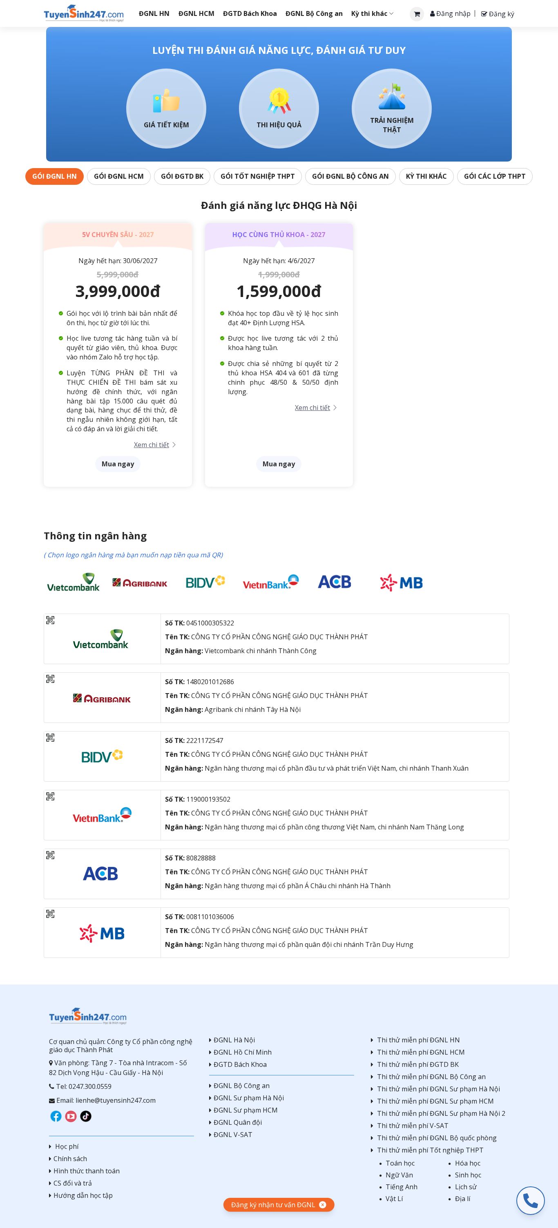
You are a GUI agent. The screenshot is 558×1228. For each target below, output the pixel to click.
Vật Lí (394, 1198)
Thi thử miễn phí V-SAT (413, 1125)
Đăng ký (500, 13)
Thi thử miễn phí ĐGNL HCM (421, 1052)
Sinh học (468, 1174)
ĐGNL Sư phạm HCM (246, 1110)
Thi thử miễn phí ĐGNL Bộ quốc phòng (437, 1137)
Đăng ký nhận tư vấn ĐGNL (273, 1204)
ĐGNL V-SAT (233, 1134)
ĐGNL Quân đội (238, 1122)
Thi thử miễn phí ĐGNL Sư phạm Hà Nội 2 (441, 1113)
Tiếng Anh (401, 1186)
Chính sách (70, 1158)
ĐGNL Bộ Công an (242, 1085)
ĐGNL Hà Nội (234, 1039)
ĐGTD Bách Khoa (240, 1064)
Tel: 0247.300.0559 (83, 1086)
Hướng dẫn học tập (83, 1195)
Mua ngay (118, 463)
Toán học (400, 1163)
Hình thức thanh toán (87, 1170)
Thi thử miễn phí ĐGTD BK (418, 1064)
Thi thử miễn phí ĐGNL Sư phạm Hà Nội (438, 1088)
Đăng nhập (453, 13)
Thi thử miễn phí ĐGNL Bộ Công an (431, 1076)
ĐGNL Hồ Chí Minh (243, 1052)
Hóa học (467, 1163)
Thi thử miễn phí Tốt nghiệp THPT (430, 1150)
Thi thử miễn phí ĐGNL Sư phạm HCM (435, 1101)
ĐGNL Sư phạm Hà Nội (249, 1097)
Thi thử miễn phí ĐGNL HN (418, 1039)
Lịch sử (466, 1186)
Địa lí (462, 1198)
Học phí (66, 1146)
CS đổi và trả (73, 1183)
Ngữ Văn (399, 1174)
